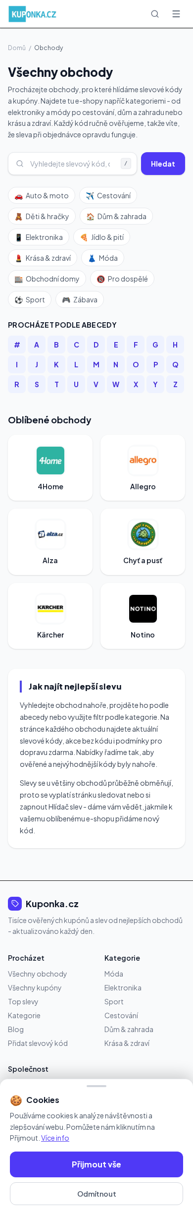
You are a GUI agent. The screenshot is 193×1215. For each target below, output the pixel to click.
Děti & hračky (41, 216)
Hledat (163, 163)
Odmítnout (96, 1193)
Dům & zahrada (116, 216)
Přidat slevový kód (38, 1043)
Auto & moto (41, 195)
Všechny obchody (37, 973)
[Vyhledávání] (154, 13)
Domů (17, 48)
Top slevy (23, 1001)
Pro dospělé (122, 278)
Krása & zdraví (42, 257)
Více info (55, 1137)
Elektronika (38, 236)
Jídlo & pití (102, 236)
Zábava (79, 299)
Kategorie (24, 1015)
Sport (29, 299)
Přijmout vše (96, 1164)
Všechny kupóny (35, 987)
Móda (103, 257)
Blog (16, 1029)
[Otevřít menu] (176, 14)
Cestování (108, 195)
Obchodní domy (47, 278)
